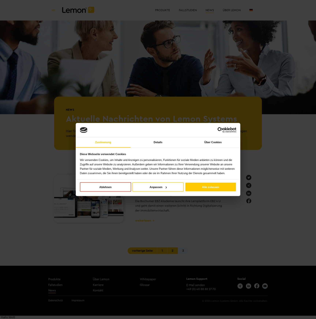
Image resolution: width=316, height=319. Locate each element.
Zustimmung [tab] (103, 142)
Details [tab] (158, 142)
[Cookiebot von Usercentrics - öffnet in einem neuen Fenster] (220, 130)
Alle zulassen (210, 187)
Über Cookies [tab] (213, 142)
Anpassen (156, 187)
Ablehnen (105, 187)
